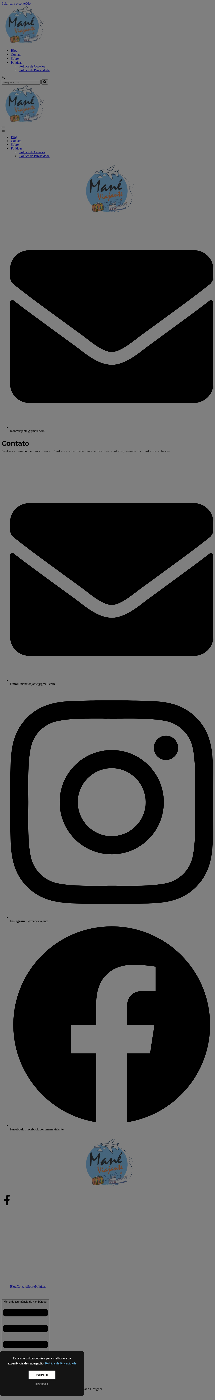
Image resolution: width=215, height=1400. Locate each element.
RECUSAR (42, 1384)
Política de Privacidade (60, 1363)
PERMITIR (42, 1374)
